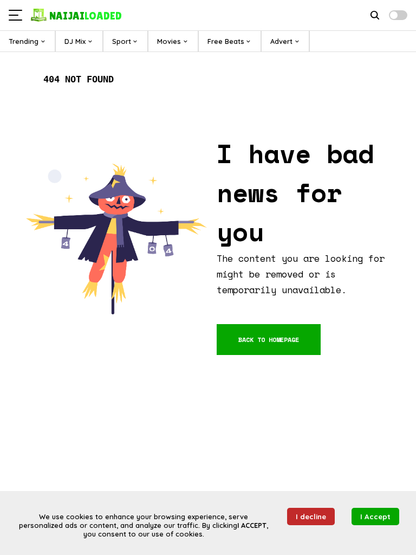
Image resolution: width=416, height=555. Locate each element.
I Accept (375, 516)
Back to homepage (268, 339)
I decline (311, 516)
